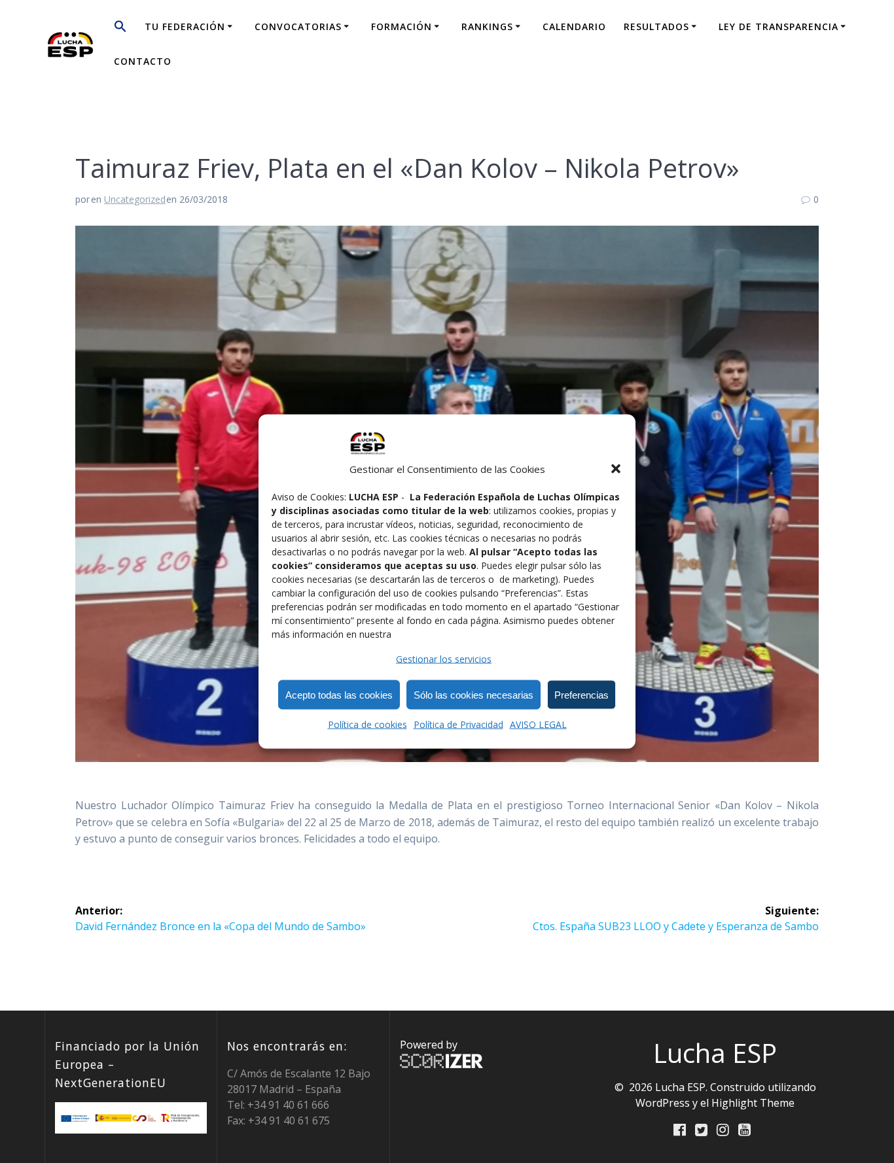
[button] (615, 469)
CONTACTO (142, 61)
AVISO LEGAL (538, 724)
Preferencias (581, 694)
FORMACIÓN (401, 26)
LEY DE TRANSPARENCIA (778, 26)
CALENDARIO (574, 26)
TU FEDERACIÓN (185, 26)
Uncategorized (135, 199)
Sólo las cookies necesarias (473, 694)
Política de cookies (367, 724)
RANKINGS (487, 26)
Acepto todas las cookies (339, 694)
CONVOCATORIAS (298, 26)
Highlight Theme (753, 1103)
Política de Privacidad (458, 724)
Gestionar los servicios (444, 659)
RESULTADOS (656, 26)
